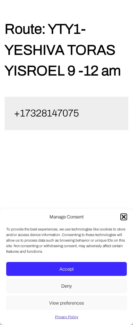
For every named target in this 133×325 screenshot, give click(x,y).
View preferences (66, 303)
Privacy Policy (66, 317)
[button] (124, 217)
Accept (66, 269)
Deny (66, 286)
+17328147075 (46, 113)
